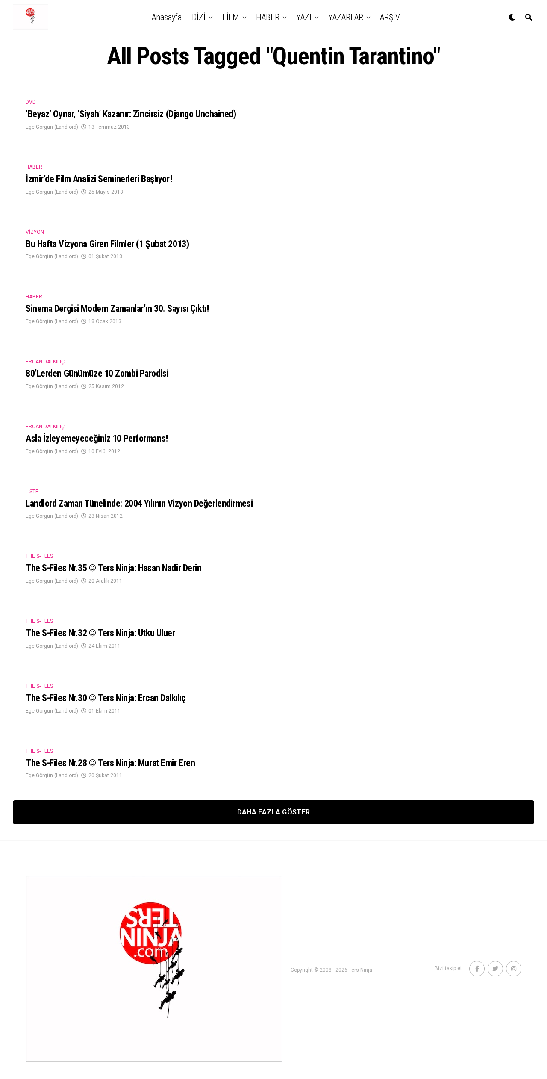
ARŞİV (390, 17)
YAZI (304, 17)
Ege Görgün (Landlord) (52, 127)
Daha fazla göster (273, 812)
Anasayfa (167, 17)
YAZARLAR (345, 17)
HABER (267, 17)
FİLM (230, 17)
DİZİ (199, 17)
